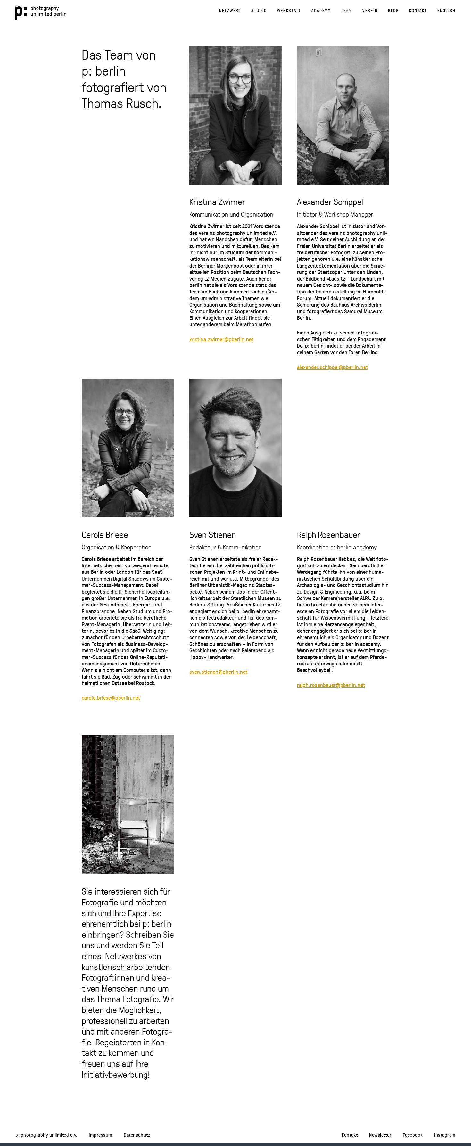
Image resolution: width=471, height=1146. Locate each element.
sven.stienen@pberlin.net (218, 671)
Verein (370, 10)
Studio (259, 10)
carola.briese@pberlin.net (111, 697)
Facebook (413, 1135)
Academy (321, 10)
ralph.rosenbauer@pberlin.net (331, 684)
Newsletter (380, 1135)
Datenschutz (137, 1135)
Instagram (445, 1135)
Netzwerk (230, 10)
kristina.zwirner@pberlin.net (221, 339)
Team (346, 10)
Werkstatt (289, 10)
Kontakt (418, 10)
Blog (393, 10)
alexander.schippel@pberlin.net (332, 367)
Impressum (100, 1135)
